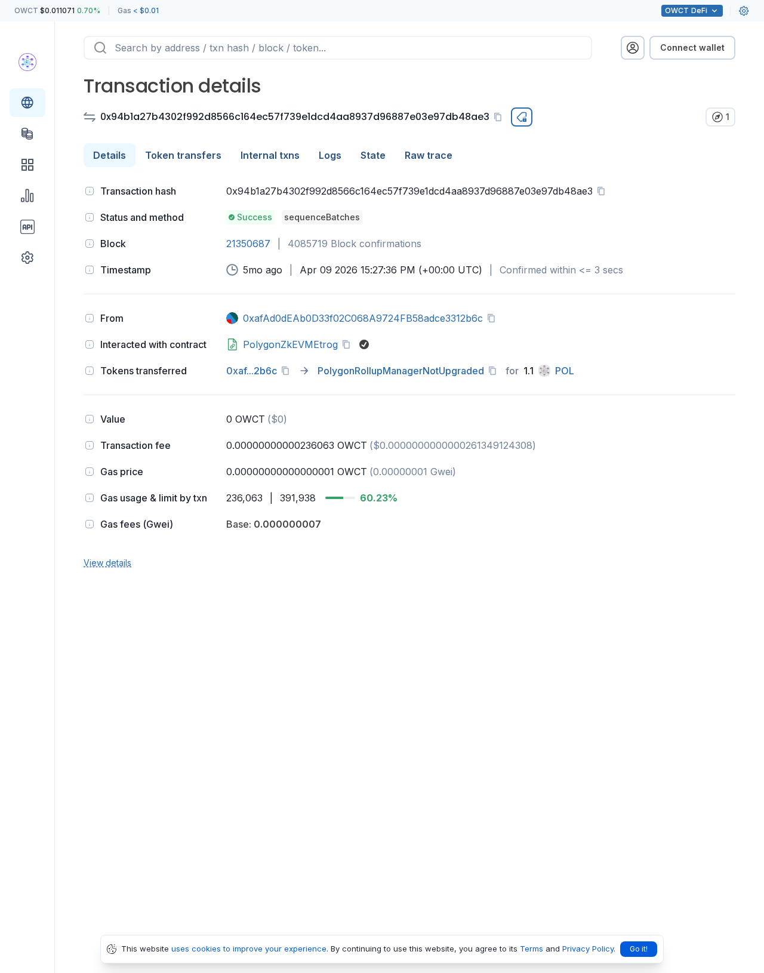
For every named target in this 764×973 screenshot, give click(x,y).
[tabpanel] (409, 375)
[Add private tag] (521, 117)
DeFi (686, 10)
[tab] (109, 155)
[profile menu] (633, 48)
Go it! (639, 948)
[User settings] (744, 11)
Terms (531, 948)
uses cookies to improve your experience (248, 948)
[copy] (500, 117)
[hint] (90, 191)
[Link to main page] (27, 62)
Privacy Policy (588, 948)
